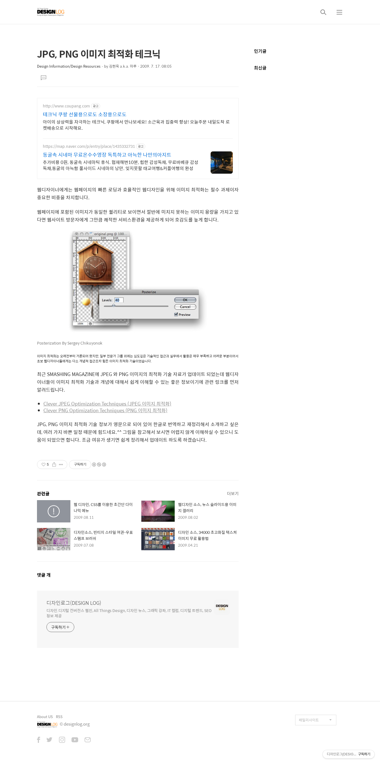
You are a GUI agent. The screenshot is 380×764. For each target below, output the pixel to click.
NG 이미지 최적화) (148, 410)
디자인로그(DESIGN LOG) (73, 603)
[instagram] (62, 740)
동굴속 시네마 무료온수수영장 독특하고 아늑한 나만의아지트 (107, 154)
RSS (59, 716)
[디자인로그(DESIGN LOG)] (51, 12)
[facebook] (38, 740)
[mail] (88, 740)
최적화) (163, 403)
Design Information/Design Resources (68, 66)
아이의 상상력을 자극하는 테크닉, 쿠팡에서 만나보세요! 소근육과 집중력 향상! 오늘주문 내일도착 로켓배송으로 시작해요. (136, 124)
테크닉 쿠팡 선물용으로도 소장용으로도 (85, 114)
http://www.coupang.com (66, 106)
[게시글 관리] (61, 464)
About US (45, 716)
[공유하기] (54, 464)
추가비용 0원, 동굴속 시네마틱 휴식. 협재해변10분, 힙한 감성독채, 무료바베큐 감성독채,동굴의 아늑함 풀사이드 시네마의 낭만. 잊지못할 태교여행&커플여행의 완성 (120, 165)
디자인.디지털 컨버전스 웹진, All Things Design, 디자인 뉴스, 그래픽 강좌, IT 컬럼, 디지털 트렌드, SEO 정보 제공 (128, 612)
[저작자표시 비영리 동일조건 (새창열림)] (98, 464)
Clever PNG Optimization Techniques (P (86, 410)
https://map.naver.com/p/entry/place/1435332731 (89, 146)
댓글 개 (44, 574)
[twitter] (49, 740)
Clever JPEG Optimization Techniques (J (87, 403)
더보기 (233, 493)
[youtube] (74, 740)
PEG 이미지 (144, 403)
